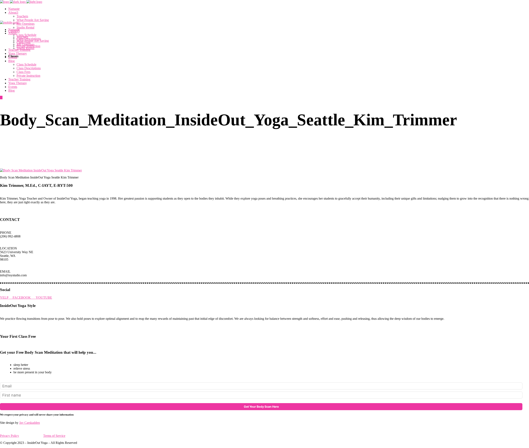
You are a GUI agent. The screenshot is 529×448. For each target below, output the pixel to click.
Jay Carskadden (29, 422)
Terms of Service (54, 435)
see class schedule (13, 344)
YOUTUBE (44, 297)
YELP (6, 297)
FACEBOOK (24, 297)
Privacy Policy (9, 435)
